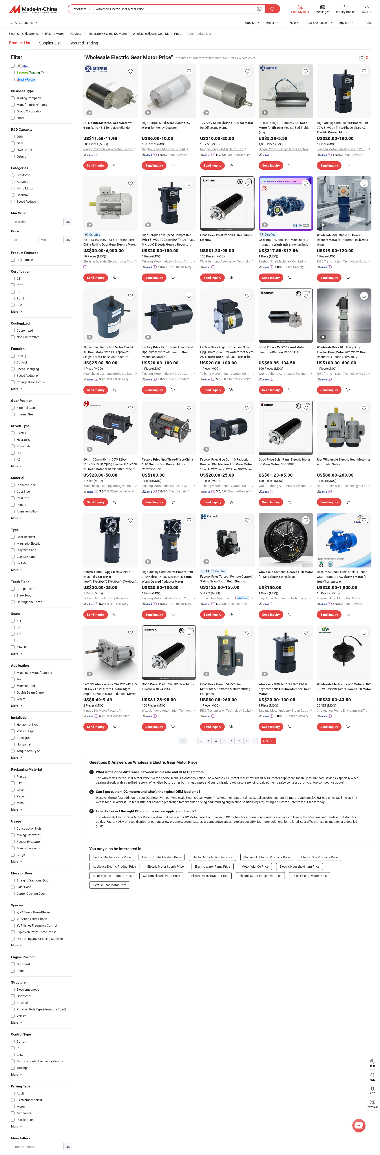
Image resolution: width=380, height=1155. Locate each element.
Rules (368, 22)
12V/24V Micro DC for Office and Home (226, 125)
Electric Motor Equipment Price (260, 876)
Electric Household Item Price (299, 866)
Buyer (270, 22)
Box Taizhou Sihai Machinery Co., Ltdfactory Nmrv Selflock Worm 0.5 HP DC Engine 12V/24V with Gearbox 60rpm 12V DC (285, 242)
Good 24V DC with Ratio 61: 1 (282, 349)
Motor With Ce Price (254, 866)
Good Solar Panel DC (226, 237)
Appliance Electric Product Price (114, 866)
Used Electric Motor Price (310, 876)
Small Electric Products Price (112, 876)
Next (266, 741)
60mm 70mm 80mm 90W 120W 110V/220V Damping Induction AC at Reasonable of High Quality (110, 464)
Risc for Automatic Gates (343, 461)
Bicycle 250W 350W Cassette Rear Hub (344, 686)
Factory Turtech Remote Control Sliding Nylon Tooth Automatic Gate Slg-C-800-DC (226, 579)
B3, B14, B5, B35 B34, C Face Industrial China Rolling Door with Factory (109, 242)
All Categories (24, 22)
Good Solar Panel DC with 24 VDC (168, 686)
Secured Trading (83, 43)
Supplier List (50, 43)
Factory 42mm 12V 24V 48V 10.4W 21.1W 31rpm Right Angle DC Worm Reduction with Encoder (110, 689)
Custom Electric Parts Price (161, 876)
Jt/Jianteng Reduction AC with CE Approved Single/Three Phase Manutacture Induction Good (108, 352)
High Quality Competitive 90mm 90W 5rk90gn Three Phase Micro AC (342, 127)
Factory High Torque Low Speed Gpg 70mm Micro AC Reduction (167, 352)
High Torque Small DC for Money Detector (166, 125)
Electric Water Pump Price (212, 866)
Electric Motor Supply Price (165, 866)
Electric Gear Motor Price (109, 885)
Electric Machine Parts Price (112, 857)
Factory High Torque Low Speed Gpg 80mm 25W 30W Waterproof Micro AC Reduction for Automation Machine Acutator (227, 352)
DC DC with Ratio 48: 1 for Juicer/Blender (109, 125)
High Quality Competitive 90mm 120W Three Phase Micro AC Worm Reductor (167, 577)
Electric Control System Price (161, 857)
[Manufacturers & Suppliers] (33, 9)
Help (293, 22)
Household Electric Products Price (267, 857)
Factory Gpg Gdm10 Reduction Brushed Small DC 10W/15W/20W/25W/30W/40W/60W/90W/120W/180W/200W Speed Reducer (227, 464)
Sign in (366, 11)
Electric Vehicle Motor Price (209, 876)
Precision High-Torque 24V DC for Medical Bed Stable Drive (284, 127)
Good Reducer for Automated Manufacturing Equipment (225, 689)
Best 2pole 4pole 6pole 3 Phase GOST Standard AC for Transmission (342, 577)
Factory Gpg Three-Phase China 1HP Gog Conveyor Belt (167, 464)
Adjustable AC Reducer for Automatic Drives (342, 240)
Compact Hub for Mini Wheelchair (286, 574)
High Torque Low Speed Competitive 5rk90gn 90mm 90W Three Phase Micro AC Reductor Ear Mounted (168, 240)
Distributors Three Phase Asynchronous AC (285, 689)
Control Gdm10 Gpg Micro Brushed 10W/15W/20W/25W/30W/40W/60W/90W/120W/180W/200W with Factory (110, 577)
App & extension (318, 22)
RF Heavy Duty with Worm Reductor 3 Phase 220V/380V (342, 352)
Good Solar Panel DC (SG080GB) (284, 461)
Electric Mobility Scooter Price (212, 857)
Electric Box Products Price (319, 857)
